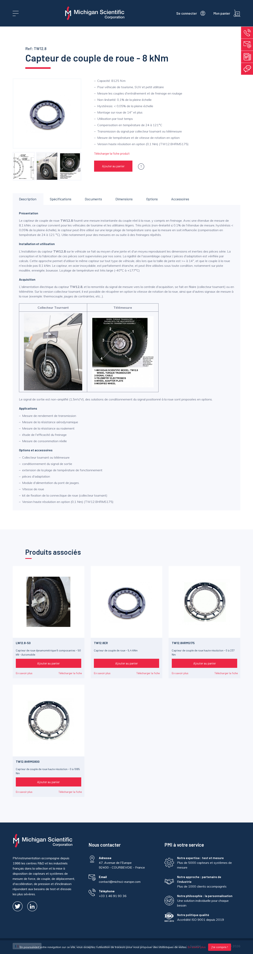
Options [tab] (152, 199)
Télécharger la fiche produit (112, 153)
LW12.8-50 (23, 643)
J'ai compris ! (219, 947)
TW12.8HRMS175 (183, 643)
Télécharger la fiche (70, 673)
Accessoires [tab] (180, 199)
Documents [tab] (93, 199)
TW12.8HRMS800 (28, 761)
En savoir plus (24, 673)
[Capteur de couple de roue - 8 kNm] (24, 166)
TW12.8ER (101, 643)
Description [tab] (27, 199)
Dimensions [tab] (124, 199)
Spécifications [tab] (60, 199)
